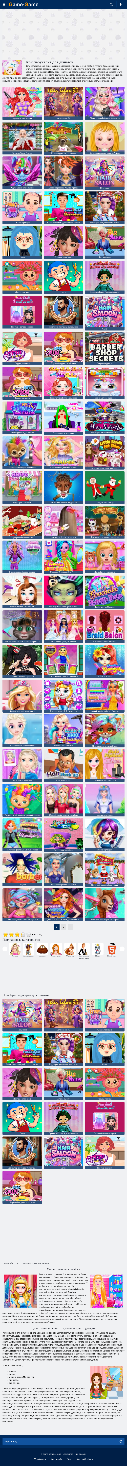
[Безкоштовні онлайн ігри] (24, 4)
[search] (121, 1441)
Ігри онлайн (56, 1459)
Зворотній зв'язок (85, 1459)
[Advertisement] (33, 33)
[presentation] (4, 949)
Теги (69, 1459)
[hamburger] (3, 4)
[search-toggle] (111, 4)
